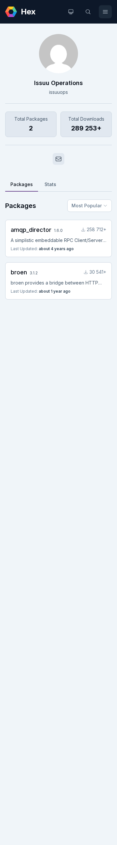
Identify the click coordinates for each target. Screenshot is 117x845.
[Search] (88, 12)
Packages (21, 184)
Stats (50, 184)
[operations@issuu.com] (58, 159)
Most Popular (87, 205)
